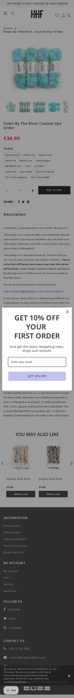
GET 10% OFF (37, 376)
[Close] (67, 311)
